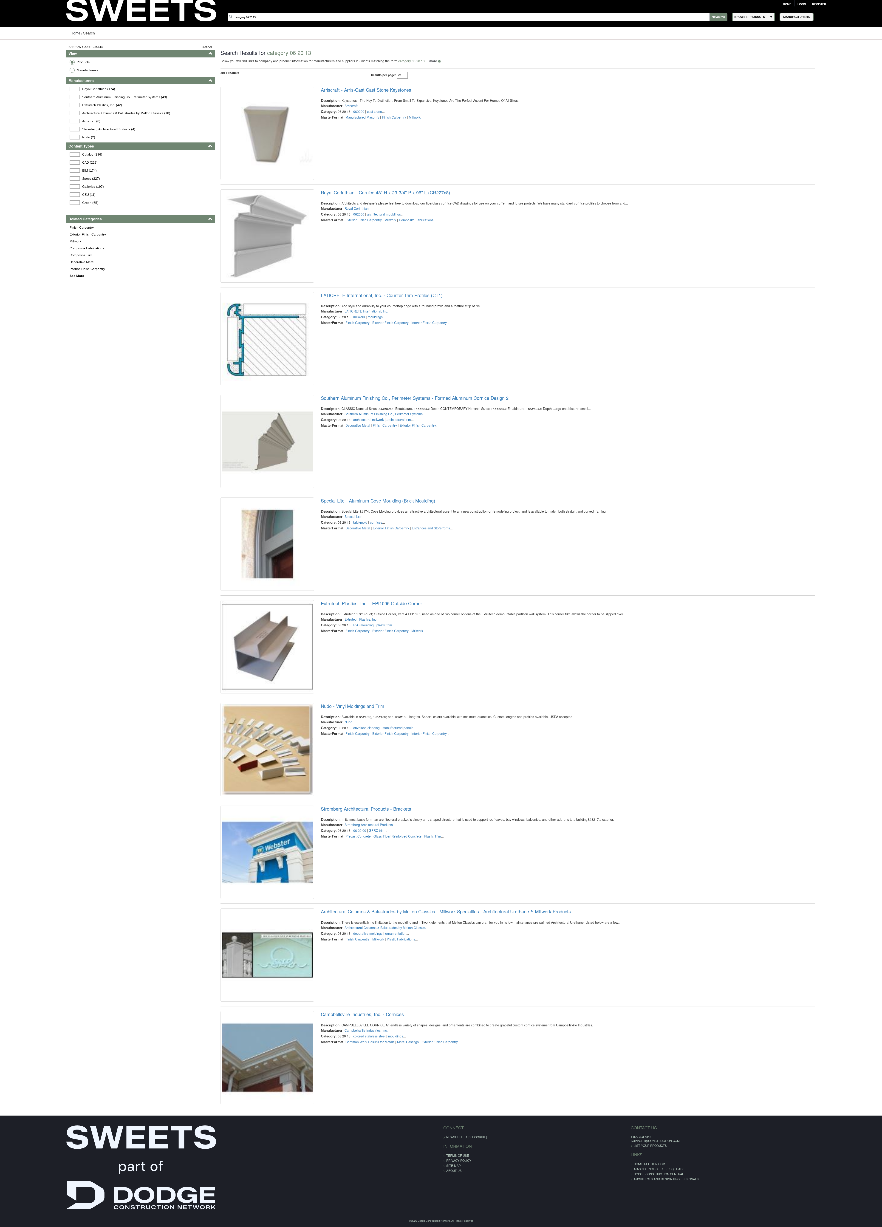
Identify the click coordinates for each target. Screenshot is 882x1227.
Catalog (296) (36, 154)
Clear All (172, 47)
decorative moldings (348, 1056)
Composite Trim (23, 255)
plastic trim (365, 701)
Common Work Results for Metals (350, 1179)
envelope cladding (347, 820)
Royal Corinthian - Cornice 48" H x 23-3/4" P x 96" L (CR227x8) (366, 207)
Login (801, 4)
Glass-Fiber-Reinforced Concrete (378, 943)
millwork (340, 347)
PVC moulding (344, 701)
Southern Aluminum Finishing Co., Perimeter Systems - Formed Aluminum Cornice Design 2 (395, 444)
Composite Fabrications (29, 248)
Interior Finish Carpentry (30, 269)
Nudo (329, 814)
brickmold (341, 583)
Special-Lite (333, 578)
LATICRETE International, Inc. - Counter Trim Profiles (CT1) (362, 326)
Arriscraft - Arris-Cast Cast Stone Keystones (347, 90)
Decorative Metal (24, 262)
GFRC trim (357, 937)
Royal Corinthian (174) (42, 89)
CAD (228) (34, 162)
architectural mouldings (365, 229)
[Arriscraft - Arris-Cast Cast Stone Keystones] (240, 141)
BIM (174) (33, 170)
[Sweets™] (141, 9)
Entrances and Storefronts (412, 589)
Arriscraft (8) (35, 121)
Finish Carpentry (24, 227)
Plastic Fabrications (382, 1061)
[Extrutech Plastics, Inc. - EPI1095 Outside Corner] (240, 731)
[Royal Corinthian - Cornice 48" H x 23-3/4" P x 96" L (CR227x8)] (240, 258)
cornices (357, 583)
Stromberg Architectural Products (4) (52, 129)
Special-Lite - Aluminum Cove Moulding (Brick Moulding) (359, 562)
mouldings (355, 347)
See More (19, 276)
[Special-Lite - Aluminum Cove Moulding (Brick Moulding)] (240, 613)
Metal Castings (388, 1179)
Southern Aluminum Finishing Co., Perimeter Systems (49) (68, 97)
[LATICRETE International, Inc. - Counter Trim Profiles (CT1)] (240, 377)
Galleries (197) (37, 186)
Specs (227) (35, 178)
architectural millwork (349, 465)
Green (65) (34, 202)
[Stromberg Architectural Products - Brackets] (240, 967)
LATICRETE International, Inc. (347, 341)
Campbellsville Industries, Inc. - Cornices (343, 1152)
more (399, 61)
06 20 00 (340, 937)
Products (25, 62)
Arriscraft (331, 105)
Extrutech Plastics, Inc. (341, 696)
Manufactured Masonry (343, 117)
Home (787, 4)
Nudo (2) (32, 137)
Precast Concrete (338, 943)
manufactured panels (378, 820)
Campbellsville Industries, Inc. (346, 1168)
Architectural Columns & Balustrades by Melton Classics (365, 1050)
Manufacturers (29, 70)
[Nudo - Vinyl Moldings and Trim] (240, 849)
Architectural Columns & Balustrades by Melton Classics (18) (70, 113)
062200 (339, 111)
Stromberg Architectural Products (349, 932)
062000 (339, 229)
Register (819, 4)
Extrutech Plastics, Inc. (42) (46, 105)
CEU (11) (33, 194)
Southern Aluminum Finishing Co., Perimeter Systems (364, 459)
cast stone (355, 111)
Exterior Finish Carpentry (30, 234)
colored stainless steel (350, 1174)
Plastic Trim (413, 943)
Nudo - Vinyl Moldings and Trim (333, 798)
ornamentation (376, 1056)
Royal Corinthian (337, 224)
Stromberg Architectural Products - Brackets (347, 916)
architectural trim (379, 465)
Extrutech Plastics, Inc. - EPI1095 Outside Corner (352, 680)
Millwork (18, 241)
